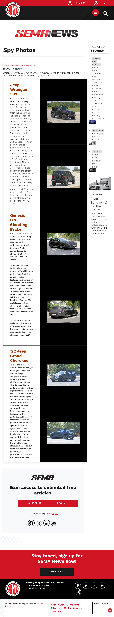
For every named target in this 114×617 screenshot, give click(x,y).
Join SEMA (81, 3)
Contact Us (73, 605)
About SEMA (58, 605)
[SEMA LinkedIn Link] (94, 586)
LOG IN (61, 503)
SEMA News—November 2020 (19, 65)
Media (67, 608)
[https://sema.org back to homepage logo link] (107, 13)
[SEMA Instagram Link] (78, 592)
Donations (56, 611)
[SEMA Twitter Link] (86, 586)
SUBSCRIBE (35, 503)
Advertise (56, 608)
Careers (77, 608)
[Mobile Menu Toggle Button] (95, 12)
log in (55, 513)
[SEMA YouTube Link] (102, 586)
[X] (39, 523)
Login (104, 3)
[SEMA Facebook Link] (78, 586)
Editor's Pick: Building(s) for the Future (99, 202)
